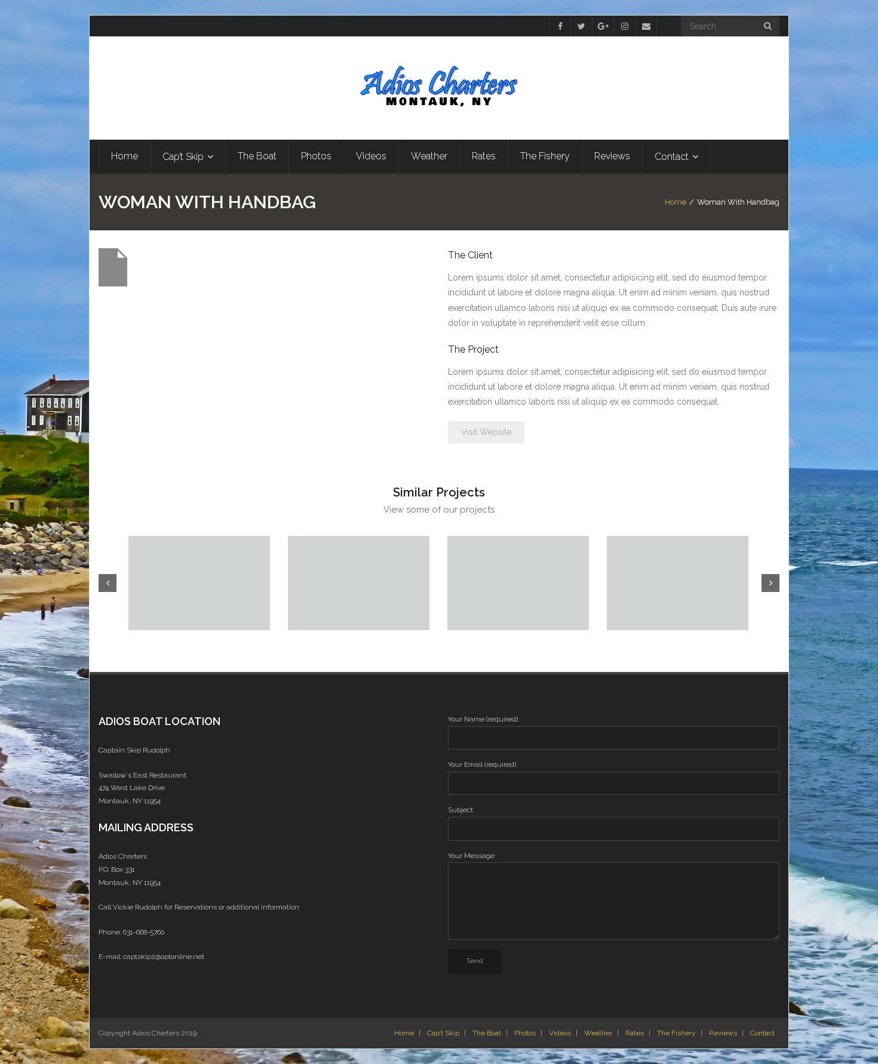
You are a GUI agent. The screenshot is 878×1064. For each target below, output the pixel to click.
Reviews (723, 1033)
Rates (634, 1033)
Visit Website (486, 432)
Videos (560, 1033)
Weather (598, 1033)
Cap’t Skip (443, 1033)
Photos (525, 1033)
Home (675, 202)
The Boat (486, 1033)
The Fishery (676, 1033)
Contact (762, 1033)
